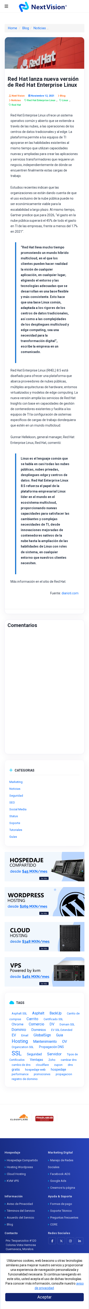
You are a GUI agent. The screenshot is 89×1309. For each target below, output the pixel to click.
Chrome (18, 1024)
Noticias (40, 28)
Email (24, 1035)
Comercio (36, 1024)
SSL (17, 1053)
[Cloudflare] (19, 1117)
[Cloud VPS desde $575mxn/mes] (44, 972)
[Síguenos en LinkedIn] (79, 1241)
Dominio (19, 1029)
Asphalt (38, 1013)
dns (70, 1065)
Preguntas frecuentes (64, 1217)
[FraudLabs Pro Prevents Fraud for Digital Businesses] (44, 1118)
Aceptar (44, 1297)
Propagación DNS (51, 1047)
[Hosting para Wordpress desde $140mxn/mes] (44, 902)
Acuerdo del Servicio (20, 1217)
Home (12, 28)
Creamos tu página (62, 1187)
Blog (25, 28)
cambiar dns (69, 1059)
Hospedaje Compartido (22, 1160)
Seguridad (34, 1054)
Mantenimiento (45, 1041)
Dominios (38, 1030)
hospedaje (58, 1069)
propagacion (64, 1074)
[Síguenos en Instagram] (70, 1241)
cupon (58, 1065)
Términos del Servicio (21, 1210)
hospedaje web (35, 1069)
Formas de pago (61, 1204)
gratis (16, 1069)
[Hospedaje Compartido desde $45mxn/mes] (44, 866)
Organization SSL (23, 1047)
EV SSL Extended (61, 1030)
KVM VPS (13, 1181)
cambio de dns (21, 1065)
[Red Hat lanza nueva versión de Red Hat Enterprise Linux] (44, 53)
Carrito (32, 1019)
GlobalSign (42, 1035)
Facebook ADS (60, 1174)
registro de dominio (25, 1079)
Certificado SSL (53, 1019)
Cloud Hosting (16, 1174)
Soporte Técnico (61, 1210)
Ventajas (36, 1060)
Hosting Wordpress (20, 1167)
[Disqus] (44, 693)
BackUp (56, 1013)
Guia (59, 1035)
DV (52, 1024)
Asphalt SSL (19, 1013)
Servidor (54, 1054)
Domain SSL (67, 1024)
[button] (71, 1122)
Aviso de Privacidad (20, 1204)
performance (20, 1074)
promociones (42, 1074)
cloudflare (42, 1065)
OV (64, 1041)
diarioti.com (70, 593)
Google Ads (58, 1181)
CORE (54, 1224)
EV (14, 1035)
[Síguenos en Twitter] (61, 1241)
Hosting (20, 1041)
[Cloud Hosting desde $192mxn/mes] (44, 936)
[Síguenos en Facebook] (52, 1241)
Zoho (51, 1059)
